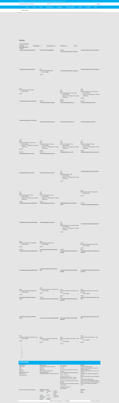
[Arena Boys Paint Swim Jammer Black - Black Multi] (69, 317)
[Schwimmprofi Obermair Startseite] (26, 3)
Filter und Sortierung (24, 43)
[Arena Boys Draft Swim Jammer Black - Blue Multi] (69, 269)
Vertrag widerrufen (23, 375)
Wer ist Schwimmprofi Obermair (46, 370)
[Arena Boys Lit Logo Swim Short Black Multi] (49, 317)
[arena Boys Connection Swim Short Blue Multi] (49, 268)
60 (27, 47)
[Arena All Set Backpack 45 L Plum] (28, 172)
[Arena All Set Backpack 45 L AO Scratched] (90, 68)
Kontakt (82, 392)
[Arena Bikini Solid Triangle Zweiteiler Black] (90, 223)
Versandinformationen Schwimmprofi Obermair (49, 373)
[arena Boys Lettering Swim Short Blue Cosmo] (28, 316)
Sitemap (21, 369)
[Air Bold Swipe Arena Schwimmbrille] (28, 68)
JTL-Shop (98, 400)
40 (26, 47)
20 (25, 47)
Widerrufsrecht (22, 373)
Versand (67, 400)
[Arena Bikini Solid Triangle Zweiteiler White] (28, 269)
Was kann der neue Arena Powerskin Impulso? (90, 382)
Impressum (21, 370)
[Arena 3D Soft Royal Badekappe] (49, 59)
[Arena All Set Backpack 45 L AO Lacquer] (69, 70)
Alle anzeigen (22, 47)
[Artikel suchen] (70, 4)
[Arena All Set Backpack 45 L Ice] (69, 121)
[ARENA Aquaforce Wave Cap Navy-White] (90, 170)
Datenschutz (21, 366)
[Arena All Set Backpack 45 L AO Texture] (28, 119)
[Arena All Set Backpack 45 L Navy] (90, 121)
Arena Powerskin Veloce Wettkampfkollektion (90, 380)
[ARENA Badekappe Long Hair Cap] (49, 221)
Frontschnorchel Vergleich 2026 (87, 379)
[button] (98, 4)
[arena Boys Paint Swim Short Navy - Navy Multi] (90, 316)
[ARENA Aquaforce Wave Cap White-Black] (28, 221)
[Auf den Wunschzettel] (61, 90)
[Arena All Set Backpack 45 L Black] (49, 121)
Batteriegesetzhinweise (24, 372)
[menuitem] (22, 7)
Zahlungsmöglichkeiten (44, 372)
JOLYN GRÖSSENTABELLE (86, 366)
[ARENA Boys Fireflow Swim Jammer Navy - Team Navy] (90, 269)
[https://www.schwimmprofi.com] (22, 7)
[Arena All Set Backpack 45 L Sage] (49, 172)
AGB (20, 368)
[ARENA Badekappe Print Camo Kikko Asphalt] (69, 212)
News (82, 391)
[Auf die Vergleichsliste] (60, 90)
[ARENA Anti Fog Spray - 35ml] (69, 161)
